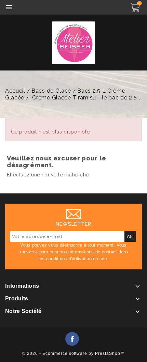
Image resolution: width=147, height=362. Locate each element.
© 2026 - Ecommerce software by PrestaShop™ (73, 353)
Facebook (72, 339)
